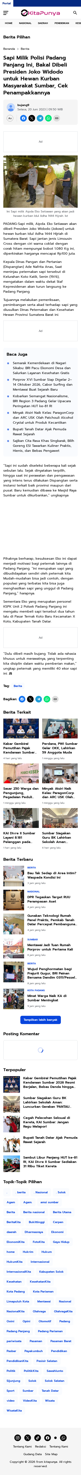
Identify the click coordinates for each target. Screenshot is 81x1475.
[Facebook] (23, 118)
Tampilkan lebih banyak (41, 1020)
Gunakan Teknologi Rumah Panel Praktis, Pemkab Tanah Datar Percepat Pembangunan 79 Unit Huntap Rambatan (52, 920)
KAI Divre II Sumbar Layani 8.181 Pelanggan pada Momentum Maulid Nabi (19, 837)
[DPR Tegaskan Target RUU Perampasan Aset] (13, 900)
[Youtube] (55, 1438)
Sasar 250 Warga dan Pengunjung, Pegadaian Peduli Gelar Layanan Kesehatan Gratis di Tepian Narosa (21, 793)
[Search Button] (75, 13)
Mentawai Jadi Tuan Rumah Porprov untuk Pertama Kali (50, 947)
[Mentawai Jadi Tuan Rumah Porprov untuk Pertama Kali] (13, 948)
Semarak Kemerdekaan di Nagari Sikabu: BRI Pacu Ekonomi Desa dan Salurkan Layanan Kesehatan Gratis (42, 368)
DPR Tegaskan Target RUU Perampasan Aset (48, 899)
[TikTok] (37, 1437)
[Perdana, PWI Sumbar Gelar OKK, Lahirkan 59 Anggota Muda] (60, 728)
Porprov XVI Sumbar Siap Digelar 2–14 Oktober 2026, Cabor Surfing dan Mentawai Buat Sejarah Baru (42, 384)
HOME (8, 23)
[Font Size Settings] (10, 118)
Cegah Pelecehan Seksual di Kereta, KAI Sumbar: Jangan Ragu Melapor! (46, 1122)
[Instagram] (17, 1437)
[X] (31, 118)
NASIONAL (25, 23)
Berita (18, 686)
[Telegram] (40, 118)
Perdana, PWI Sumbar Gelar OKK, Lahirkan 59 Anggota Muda (60, 748)
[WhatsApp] (48, 118)
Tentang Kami (22, 1446)
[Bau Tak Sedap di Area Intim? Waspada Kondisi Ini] (13, 876)
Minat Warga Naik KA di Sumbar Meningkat (46, 998)
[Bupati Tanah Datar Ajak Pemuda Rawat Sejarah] (11, 1144)
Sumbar (32, 939)
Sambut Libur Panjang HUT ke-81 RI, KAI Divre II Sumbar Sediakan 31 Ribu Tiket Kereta (50, 1161)
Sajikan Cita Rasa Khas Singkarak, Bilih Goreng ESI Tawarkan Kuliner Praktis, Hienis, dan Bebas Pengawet (43, 445)
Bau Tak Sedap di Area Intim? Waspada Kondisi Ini (51, 875)
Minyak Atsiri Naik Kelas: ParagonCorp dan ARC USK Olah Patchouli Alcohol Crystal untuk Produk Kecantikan (43, 417)
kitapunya (50, 1462)
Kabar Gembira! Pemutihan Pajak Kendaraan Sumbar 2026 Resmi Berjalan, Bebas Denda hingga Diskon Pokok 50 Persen (20, 748)
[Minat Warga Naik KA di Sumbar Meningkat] (13, 999)
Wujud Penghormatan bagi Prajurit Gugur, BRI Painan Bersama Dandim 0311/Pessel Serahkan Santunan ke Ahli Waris (51, 973)
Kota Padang (36, 990)
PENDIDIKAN (62, 23)
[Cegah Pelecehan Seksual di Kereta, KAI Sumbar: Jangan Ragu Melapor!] (11, 1124)
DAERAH (43, 23)
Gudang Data (32, 1454)
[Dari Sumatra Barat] (41, 13)
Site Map (51, 1454)
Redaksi (40, 1446)
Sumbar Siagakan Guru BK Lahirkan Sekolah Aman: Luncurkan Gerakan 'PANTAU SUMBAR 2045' (58, 837)
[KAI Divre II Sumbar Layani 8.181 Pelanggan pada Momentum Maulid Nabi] (21, 818)
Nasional (33, 891)
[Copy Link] (56, 118)
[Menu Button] (6, 13)
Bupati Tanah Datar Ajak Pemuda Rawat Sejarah (39, 432)
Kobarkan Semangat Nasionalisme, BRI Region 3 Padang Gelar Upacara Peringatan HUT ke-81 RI (42, 401)
